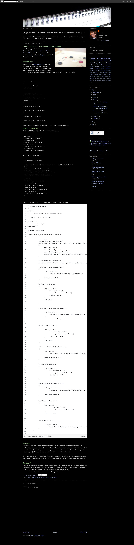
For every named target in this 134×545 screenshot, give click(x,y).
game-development (106, 66)
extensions (108, 63)
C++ (101, 72)
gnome (91, 68)
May (94, 94)
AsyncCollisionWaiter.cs (31, 436)
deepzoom (108, 64)
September (96, 92)
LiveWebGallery (99, 64)
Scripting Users (44, 55)
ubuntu (109, 80)
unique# (91, 82)
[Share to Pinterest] (46, 475)
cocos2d (104, 74)
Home (55, 532)
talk (106, 80)
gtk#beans (108, 68)
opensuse (109, 78)
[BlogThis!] (41, 475)
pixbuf (91, 80)
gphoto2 (102, 76)
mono (100, 61)
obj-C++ (104, 78)
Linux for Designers (98, 181)
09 (92, 124)
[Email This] (39, 475)
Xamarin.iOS (53, 477)
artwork (96, 74)
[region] (55, 319)
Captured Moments (97, 183)
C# (33, 477)
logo (98, 78)
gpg (99, 76)
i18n (106, 76)
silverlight (108, 70)
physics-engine (100, 70)
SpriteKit (91, 74)
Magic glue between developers (98, 172)
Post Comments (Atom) (37, 535)
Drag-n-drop (34, 55)
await (30, 477)
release (105, 61)
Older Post (84, 532)
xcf (98, 82)
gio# (97, 76)
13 (92, 90)
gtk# (102, 68)
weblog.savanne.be (97, 159)
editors (91, 66)
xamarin (95, 82)
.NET (109, 61)
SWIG (109, 72)
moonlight (92, 70)
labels (91, 78)
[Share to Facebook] (44, 475)
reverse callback (97, 80)
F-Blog (94, 186)
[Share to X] (42, 475)
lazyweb (94, 78)
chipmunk (38, 477)
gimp (94, 76)
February (96, 116)
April (94, 97)
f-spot (92, 59)
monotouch (45, 477)
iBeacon (109, 76)
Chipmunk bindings (38, 64)
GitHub (50, 436)
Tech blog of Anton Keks (99, 177)
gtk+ (97, 63)
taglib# (103, 80)
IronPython (105, 72)
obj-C (101, 78)
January (95, 118)
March (95, 100)
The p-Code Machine (98, 167)
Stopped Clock (96, 163)
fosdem (97, 66)
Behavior (95, 72)
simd (91, 72)
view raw (83, 436)
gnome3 (97, 68)
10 (92, 122)
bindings (101, 63)
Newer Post (26, 532)
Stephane (102, 30)
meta (91, 65)
